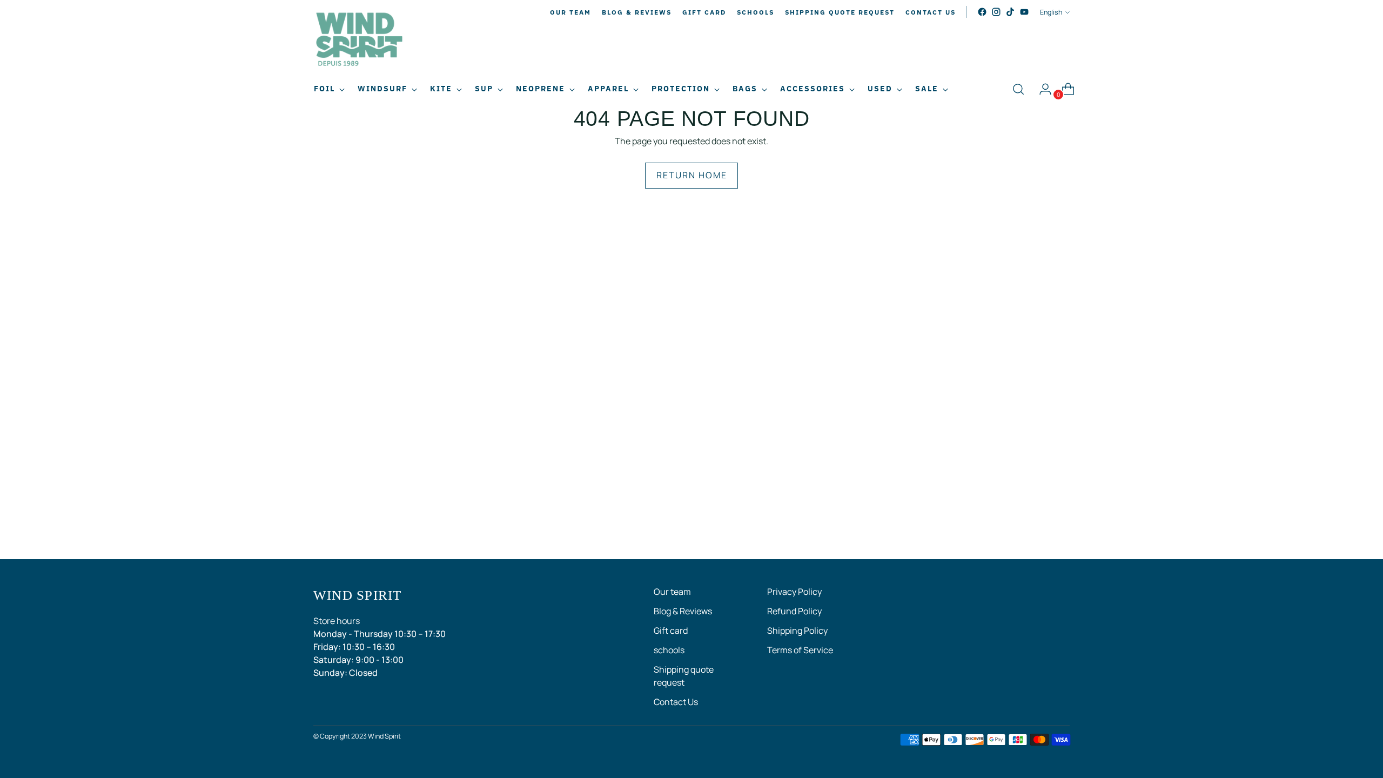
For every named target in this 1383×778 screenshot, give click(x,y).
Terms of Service (800, 650)
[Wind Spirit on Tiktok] (1010, 12)
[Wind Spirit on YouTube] (1024, 12)
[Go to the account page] (1041, 89)
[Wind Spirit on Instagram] (996, 12)
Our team (672, 592)
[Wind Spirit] (359, 41)
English (1051, 12)
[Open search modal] (1018, 89)
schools (669, 650)
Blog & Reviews (683, 611)
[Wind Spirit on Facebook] (982, 12)
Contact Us (676, 702)
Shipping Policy (797, 630)
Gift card (671, 630)
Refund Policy (794, 611)
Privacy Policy (794, 592)
